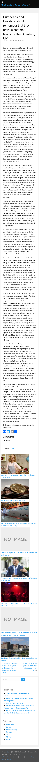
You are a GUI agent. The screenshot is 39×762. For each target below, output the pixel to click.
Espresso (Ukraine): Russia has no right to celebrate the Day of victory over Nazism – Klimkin (9, 668)
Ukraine (9, 737)
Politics (21, 40)
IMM (15, 40)
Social (8, 734)
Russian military (11, 729)
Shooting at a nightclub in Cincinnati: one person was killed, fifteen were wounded (19, 604)
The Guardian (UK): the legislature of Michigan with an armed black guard (29, 666)
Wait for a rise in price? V (14, 703)
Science (9, 732)
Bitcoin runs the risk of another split (13, 500)
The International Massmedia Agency (15, 5)
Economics (10, 725)
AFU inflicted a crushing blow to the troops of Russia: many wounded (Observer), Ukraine (19, 634)
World (8, 739)
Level (9, 752)
